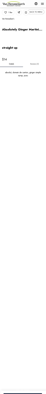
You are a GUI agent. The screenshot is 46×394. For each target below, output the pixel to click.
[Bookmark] (26, 12)
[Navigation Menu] (42, 4)
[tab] (11, 64)
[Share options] (19, 12)
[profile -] (36, 3)
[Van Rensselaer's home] (13, 4)
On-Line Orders (23, 390)
